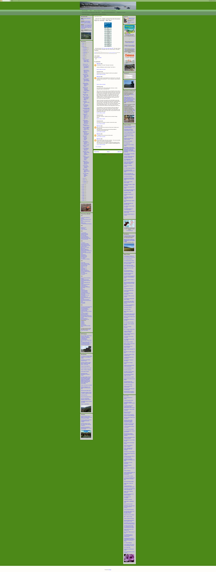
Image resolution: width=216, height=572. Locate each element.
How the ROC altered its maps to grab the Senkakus (129, 127)
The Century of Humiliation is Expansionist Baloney (129, 305)
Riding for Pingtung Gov (98, 10)
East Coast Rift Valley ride (85, 319)
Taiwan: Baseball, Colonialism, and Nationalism (129, 154)
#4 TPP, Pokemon (84, 339)
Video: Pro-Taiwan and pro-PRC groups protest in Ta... (86, 129)
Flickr (126, 105)
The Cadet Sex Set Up (128, 384)
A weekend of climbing (84, 233)
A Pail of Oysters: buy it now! (86, 367)
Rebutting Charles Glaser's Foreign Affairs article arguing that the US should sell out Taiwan (129, 539)
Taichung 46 (83, 274)
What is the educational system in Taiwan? (128, 446)
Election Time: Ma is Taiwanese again (127, 412)
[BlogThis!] (95, 56)
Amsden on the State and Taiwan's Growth (128, 139)
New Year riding (83, 324)
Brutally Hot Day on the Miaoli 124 (86, 250)
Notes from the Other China (86, 390)
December (85, 47)
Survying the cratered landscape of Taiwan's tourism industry (129, 403)
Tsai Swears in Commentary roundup (85, 105)
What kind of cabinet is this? (86, 125)
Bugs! (82, 288)
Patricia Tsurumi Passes (86, 146)
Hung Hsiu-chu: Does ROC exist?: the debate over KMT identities (129, 302)
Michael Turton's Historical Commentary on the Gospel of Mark (129, 240)
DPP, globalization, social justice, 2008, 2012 (128, 159)
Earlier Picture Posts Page (85, 330)
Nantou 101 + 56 (83, 227)
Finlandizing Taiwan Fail (128, 133)
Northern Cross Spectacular (85, 284)
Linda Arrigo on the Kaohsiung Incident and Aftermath (129, 489)
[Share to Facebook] (97, 56)
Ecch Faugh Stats (127, 547)
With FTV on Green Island (85, 247)
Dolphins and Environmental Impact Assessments (129, 366)
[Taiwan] (95, 52)
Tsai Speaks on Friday (85, 92)
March (84, 179)
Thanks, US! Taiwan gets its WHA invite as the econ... (86, 163)
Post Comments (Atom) (110, 154)
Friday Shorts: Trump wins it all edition (86, 166)
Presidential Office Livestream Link (86, 109)
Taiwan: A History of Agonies (86, 369)
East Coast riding (83, 235)
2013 (83, 187)
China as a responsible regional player (128, 386)
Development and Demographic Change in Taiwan (85, 374)
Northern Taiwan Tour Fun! (85, 263)
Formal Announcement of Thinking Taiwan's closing (86, 158)
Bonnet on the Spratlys (128, 141)
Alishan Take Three (84, 266)
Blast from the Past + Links (85, 95)
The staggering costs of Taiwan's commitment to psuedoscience (128, 535)
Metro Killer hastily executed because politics (85, 138)
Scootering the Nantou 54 (85, 237)
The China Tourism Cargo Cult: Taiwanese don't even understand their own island (129, 526)
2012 (83, 189)
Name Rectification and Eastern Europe (128, 347)
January (84, 182)
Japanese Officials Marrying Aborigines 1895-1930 (129, 157)
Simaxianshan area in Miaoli (85, 307)
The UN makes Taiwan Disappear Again (85, 175)
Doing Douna (83, 228)
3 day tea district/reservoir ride (85, 245)
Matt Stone (98, 63)
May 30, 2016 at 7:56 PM (101, 118)
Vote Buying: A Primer (128, 307)
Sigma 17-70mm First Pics (85, 270)
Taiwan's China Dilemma (85, 366)
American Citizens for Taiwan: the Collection (99, 14)
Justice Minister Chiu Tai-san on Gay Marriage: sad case (129, 545)
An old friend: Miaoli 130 (84, 309)
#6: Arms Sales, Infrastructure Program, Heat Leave (86, 336)
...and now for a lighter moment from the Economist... (86, 71)
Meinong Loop (83, 254)
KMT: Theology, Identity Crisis (129, 329)
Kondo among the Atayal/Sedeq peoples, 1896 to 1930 (91, 12)
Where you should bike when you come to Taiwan (129, 263)
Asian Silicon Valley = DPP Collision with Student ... (85, 76)
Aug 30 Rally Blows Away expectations (128, 294)
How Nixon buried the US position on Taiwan (128, 274)
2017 (83, 44)
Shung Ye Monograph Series (86, 396)
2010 (83, 192)
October (84, 50)
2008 (83, 195)
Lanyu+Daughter (83, 232)
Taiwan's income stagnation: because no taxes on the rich (129, 415)
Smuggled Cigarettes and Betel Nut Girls (128, 204)
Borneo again (83, 302)
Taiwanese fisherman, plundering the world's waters (129, 486)
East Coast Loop (83, 251)
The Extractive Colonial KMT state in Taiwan (129, 299)
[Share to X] (96, 56)
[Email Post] (95, 58)
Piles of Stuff (83, 287)
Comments (127, 77)
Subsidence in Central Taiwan (129, 451)
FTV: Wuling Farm (83, 257)
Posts (126, 75)
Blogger (110, 569)
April (84, 178)
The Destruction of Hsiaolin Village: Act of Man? (129, 375)
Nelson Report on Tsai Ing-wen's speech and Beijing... (86, 98)
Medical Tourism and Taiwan (129, 514)
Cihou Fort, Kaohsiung (84, 236)
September (85, 52)
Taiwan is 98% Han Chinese (129, 518)
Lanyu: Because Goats (84, 239)
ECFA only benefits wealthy (129, 481)
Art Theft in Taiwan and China (129, 168)
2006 (83, 198)
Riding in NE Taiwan (84, 269)
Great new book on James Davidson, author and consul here (86, 27)
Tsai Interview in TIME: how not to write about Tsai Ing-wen (129, 257)
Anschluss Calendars (128, 369)
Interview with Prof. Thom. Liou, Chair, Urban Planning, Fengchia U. (86, 424)
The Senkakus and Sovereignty (127, 497)
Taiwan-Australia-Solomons (129, 509)
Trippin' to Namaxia (84, 229)
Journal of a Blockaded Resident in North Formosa (86, 399)
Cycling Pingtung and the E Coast (86, 21)
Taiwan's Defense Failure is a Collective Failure (129, 334)
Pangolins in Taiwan (127, 192)
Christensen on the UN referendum (128, 463)
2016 (83, 46)
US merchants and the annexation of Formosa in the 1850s (129, 171)
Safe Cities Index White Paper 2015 (107, 48)
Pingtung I (82, 321)
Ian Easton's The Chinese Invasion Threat (85, 360)
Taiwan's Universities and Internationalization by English (129, 174)
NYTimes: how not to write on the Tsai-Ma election (129, 457)
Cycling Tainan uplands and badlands (86, 22)
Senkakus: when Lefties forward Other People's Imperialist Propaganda (128, 421)
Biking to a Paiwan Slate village (86, 238)
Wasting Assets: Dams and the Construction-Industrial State (129, 314)
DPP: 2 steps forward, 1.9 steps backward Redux (86, 170)
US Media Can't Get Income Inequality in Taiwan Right (129, 424)
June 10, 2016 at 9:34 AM (101, 144)
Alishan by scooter (84, 246)
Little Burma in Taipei (84, 265)
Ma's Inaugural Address (128, 258)
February (85, 181)
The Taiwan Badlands (128, 542)
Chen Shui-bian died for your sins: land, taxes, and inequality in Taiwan (129, 512)
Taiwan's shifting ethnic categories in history (128, 331)
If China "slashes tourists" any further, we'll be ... (86, 61)
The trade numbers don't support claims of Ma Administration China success (129, 406)
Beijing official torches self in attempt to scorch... (86, 85)
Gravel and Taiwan (127, 309)
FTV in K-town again (84, 273)
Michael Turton (131, 18)
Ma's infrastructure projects (129, 429)
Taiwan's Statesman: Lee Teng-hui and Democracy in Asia (86, 387)
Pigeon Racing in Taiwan (128, 341)
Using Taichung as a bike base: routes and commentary (129, 266)
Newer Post (96, 151)
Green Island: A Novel (85, 371)
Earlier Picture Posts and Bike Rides (110, 10)
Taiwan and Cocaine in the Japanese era (128, 530)
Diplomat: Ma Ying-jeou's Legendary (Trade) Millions (86, 89)
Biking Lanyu (83, 248)
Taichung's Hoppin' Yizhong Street (86, 315)
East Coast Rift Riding (84, 308)
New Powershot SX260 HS (85, 299)
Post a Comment (98, 146)
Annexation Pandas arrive (128, 288)
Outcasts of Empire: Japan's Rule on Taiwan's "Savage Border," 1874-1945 (86, 363)
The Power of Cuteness (128, 176)
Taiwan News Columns (85, 14)
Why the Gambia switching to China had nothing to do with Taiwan (129, 283)
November (85, 49)
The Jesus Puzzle (129, 230)
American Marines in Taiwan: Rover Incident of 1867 (129, 521)
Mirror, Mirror (126, 395)
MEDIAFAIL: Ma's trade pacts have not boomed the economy (129, 506)
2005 (83, 200)
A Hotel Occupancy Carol (128, 400)
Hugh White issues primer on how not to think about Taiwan (129, 523)
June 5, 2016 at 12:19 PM (101, 131)
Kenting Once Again (84, 310)
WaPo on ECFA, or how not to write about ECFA (129, 344)
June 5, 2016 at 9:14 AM (101, 123)
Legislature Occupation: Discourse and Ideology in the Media (129, 459)
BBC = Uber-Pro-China (128, 516)
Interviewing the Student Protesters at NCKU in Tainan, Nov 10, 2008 (86, 428)
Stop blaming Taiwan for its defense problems (129, 494)
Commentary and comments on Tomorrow (86, 111)
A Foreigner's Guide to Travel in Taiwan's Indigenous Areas (86, 393)
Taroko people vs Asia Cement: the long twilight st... (86, 80)
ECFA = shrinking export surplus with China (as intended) (128, 449)
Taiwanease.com (130, 34)
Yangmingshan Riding (84, 292)
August (84, 53)
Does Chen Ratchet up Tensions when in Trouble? (129, 271)
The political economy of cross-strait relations (128, 209)
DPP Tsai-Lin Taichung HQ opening (86, 306)
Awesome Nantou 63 (84, 318)
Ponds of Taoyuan (127, 470)
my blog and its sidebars (112, 52)
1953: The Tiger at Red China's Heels (128, 182)
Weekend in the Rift (84, 256)
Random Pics (83, 303)
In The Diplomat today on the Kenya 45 (86, 149)
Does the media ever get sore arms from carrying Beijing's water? (129, 277)
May (84, 58)
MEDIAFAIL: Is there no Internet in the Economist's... (86, 133)
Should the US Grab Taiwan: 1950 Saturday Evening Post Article (129, 179)
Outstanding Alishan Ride (85, 279)
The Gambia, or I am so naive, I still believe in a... (86, 67)
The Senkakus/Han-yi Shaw (129, 260)
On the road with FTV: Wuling (85, 264)
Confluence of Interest (128, 499)
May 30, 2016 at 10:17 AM (101, 69)
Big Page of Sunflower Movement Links (108, 12)
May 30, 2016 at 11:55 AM (101, 84)
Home (91, 10)
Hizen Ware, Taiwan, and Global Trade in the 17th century (128, 198)
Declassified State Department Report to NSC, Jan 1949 (129, 190)
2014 (83, 186)
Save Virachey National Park (129, 42)
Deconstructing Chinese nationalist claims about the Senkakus (129, 434)
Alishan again (83, 262)
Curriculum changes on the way (86, 102)
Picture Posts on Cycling (121, 12)
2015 (83, 184)
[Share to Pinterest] (99, 56)
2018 (83, 43)
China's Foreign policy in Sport (129, 132)
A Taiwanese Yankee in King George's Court (129, 355)
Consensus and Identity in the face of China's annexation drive (129, 478)
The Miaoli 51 (83, 242)
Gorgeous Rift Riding (84, 290)
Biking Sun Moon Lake (84, 296)
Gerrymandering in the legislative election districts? (129, 382)
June (84, 56)
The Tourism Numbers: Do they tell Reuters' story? (86, 143)
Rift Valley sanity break (84, 234)
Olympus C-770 (130, 98)
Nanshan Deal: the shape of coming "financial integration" (129, 392)
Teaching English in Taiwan (129, 235)
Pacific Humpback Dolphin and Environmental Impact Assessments (129, 473)
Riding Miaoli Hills (84, 255)
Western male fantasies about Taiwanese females (129, 438)
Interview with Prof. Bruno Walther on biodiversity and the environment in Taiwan (86, 417)
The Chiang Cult (127, 142)
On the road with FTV (84, 291)
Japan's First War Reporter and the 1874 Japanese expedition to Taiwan (129, 162)
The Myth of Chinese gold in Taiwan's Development (129, 372)
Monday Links (85, 64)
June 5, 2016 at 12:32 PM (101, 136)
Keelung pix (83, 289)
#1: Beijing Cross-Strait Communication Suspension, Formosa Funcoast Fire (86, 343)
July (84, 55)
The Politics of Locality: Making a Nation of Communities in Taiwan (86, 357)
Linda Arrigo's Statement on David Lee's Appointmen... (86, 122)
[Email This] (94, 56)
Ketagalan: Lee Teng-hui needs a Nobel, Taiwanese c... (86, 153)
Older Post (120, 151)
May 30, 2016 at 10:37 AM (101, 74)
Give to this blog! (85, 10)
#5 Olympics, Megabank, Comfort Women (85, 338)
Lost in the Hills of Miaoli (84, 243)
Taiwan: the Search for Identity (86, 385)
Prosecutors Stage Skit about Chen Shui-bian (129, 389)
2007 (83, 197)
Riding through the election (85, 244)
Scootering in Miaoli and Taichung (86, 223)
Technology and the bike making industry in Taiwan (128, 130)
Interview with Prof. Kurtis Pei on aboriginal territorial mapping (86, 420)
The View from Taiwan (90, 4)
